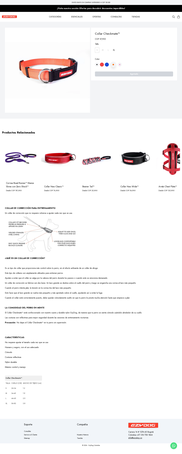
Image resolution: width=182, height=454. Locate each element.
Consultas (27, 431)
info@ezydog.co (135, 437)
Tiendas (80, 438)
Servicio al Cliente (30, 434)
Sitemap (27, 438)
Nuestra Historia (82, 434)
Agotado (134, 73)
